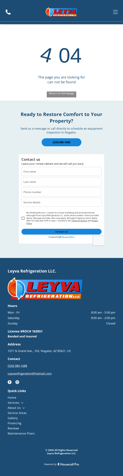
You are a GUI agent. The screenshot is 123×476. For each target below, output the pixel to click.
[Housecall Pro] (68, 464)
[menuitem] (61, 398)
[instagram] (17, 382)
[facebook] (10, 382)
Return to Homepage (61, 93)
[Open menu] (115, 12)
